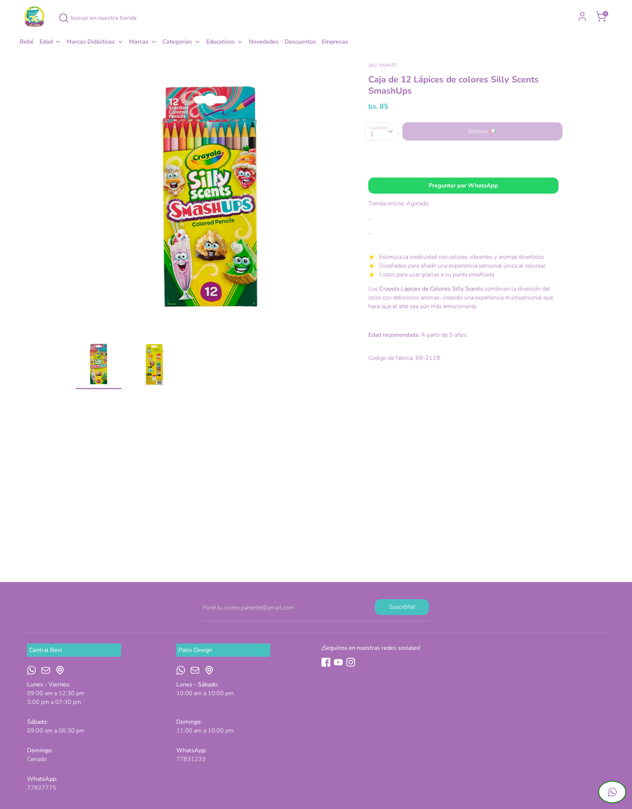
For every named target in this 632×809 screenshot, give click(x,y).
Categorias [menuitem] (177, 42)
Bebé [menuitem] (27, 42)
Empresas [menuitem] (335, 42)
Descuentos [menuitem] (300, 42)
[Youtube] (338, 662)
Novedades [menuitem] (264, 42)
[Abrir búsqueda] (63, 18)
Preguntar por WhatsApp (463, 186)
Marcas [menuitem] (138, 42)
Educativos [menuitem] (220, 42)
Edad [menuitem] (46, 42)
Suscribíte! (402, 607)
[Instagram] (350, 662)
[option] (210, 199)
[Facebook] (325, 662)
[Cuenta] (582, 16)
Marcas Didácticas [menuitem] (91, 42)
